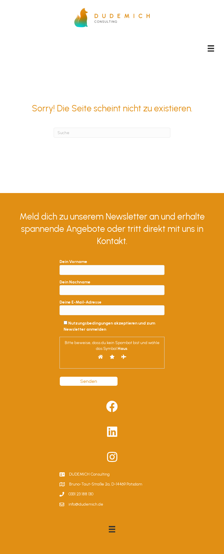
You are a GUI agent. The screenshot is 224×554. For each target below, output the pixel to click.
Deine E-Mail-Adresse (81, 302)
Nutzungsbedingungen (90, 323)
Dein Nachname (75, 282)
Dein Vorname (73, 261)
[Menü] (211, 48)
